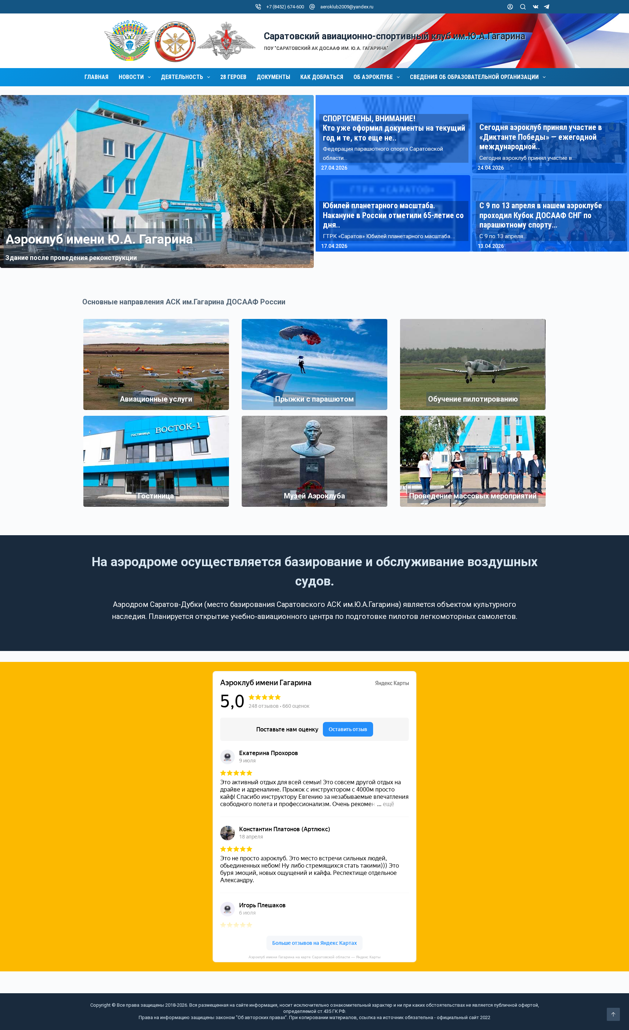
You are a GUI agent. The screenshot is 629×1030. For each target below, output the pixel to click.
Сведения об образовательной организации (474, 77)
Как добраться (321, 77)
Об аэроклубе (373, 77)
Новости (131, 77)
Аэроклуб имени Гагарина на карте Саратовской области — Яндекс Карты (314, 957)
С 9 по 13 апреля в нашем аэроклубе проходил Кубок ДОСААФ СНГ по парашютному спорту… (540, 215)
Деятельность (182, 77)
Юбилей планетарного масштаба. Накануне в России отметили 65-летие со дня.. (393, 215)
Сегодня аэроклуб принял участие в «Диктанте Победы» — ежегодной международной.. (540, 137)
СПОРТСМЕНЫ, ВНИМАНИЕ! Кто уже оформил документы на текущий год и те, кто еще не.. (394, 128)
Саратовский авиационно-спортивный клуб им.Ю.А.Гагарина (394, 36)
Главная (96, 77)
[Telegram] (546, 6)
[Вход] (510, 6)
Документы (273, 77)
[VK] (535, 6)
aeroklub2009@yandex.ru (346, 6)
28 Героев (233, 77)
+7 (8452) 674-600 (285, 6)
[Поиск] (523, 6)
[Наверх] (613, 1014)
